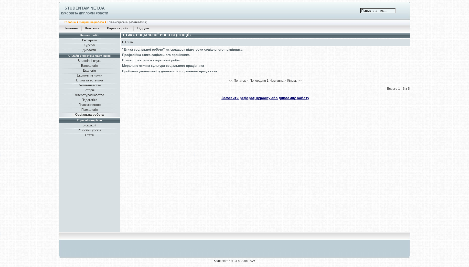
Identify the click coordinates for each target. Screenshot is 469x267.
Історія (90, 90)
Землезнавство (89, 85)
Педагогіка (89, 100)
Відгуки (143, 28)
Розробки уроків (89, 130)
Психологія (89, 109)
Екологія (89, 70)
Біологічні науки (89, 61)
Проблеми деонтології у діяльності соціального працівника (169, 71)
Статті (89, 135)
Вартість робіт (118, 28)
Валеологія (89, 65)
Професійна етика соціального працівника (156, 55)
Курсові (89, 45)
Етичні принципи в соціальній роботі (151, 60)
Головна (70, 22)
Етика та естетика (89, 80)
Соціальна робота (91, 22)
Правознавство (89, 105)
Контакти (92, 28)
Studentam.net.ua (84, 8)
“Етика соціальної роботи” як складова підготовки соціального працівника (182, 49)
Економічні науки (89, 75)
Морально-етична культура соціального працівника (163, 65)
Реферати (89, 40)
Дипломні (89, 50)
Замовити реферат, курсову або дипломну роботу (265, 98)
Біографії (89, 125)
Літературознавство (89, 95)
